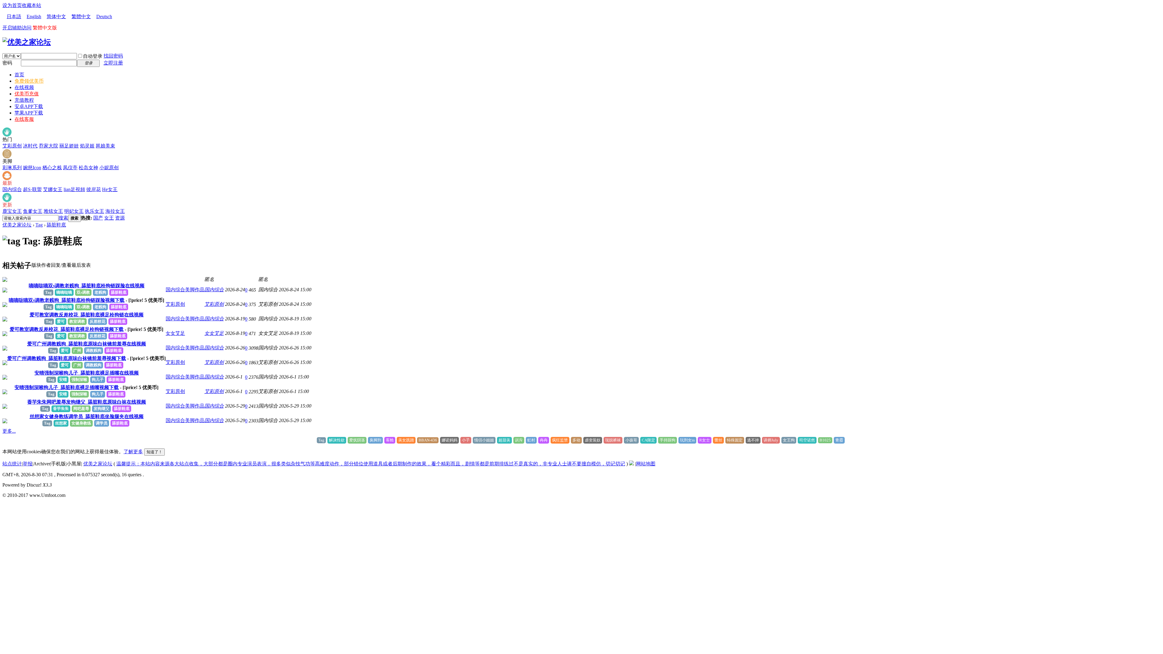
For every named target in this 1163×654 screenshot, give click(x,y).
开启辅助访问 (16, 27)
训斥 (519, 440)
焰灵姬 (87, 145)
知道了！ (154, 452)
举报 (27, 463)
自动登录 (92, 56)
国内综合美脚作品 (185, 289)
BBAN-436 (428, 440)
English (34, 16)
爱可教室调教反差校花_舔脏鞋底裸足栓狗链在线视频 (87, 314)
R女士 (704, 440)
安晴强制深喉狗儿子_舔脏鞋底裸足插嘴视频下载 (67, 387)
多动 (576, 440)
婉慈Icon (32, 167)
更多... (9, 431)
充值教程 (24, 100)
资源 (120, 217)
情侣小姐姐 (484, 440)
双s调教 (83, 292)
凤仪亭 (70, 167)
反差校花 (97, 321)
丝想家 (61, 423)
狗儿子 (98, 379)
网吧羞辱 (81, 408)
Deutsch (104, 16)
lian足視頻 (74, 189)
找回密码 (113, 55)
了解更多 (133, 451)
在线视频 (24, 87)
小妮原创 (109, 167)
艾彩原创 (12, 145)
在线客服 (24, 119)
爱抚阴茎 (357, 440)
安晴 (63, 379)
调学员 (102, 423)
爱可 (61, 321)
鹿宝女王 (12, 211)
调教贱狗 (93, 350)
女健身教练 (81, 423)
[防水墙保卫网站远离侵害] (631, 463)
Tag (39, 224)
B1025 (825, 440)
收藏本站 (31, 5)
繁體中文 (81, 16)
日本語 (14, 16)
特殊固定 (735, 440)
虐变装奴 (593, 440)
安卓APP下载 (29, 106)
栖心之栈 (52, 167)
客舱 (390, 440)
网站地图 (645, 463)
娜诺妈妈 (449, 440)
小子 (466, 440)
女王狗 (789, 440)
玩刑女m (687, 440)
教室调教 (77, 321)
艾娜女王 (52, 189)
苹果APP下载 (29, 112)
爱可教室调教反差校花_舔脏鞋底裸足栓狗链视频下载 (67, 329)
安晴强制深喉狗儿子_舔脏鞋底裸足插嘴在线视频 (87, 372)
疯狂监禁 (560, 440)
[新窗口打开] (4, 280)
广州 (77, 350)
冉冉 (544, 440)
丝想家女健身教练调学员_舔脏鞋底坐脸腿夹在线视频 (87, 416)
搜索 (63, 217)
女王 (109, 217)
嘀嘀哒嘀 (64, 292)
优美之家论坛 (16, 224)
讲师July (771, 440)
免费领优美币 (29, 81)
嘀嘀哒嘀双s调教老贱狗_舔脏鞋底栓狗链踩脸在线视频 (86, 285)
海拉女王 (115, 211)
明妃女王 (74, 211)
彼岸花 (93, 189)
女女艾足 (175, 333)
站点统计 (12, 463)
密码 (7, 62)
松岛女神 (88, 167)
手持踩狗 (667, 440)
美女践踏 (406, 440)
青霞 (839, 440)
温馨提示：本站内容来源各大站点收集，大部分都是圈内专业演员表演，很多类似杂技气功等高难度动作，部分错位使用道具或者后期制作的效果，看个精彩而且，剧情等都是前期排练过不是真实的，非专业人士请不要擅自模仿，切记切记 (370, 463)
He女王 (110, 189)
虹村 (531, 440)
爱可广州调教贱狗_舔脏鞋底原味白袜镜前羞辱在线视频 (86, 343)
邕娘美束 (105, 145)
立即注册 (113, 62)
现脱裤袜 (613, 440)
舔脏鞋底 (56, 224)
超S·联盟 (32, 189)
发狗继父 (101, 408)
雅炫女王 (53, 211)
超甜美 (504, 440)
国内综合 (12, 189)
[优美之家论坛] (26, 42)
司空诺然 (807, 440)
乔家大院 (48, 145)
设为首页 (12, 5)
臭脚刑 (375, 440)
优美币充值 (27, 93)
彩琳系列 (12, 167)
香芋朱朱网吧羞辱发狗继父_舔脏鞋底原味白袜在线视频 (86, 402)
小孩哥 (631, 440)
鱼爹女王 (32, 211)
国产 (98, 217)
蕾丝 (718, 440)
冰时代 (30, 145)
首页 (19, 74)
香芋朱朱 (61, 408)
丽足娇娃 (69, 145)
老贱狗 (100, 292)
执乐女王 (94, 211)
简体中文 (56, 16)
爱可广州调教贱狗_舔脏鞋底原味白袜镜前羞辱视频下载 (66, 358)
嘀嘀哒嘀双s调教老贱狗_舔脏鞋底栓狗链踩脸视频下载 (66, 300)
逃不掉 (753, 440)
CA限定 (648, 440)
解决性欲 (337, 440)
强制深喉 (79, 379)
